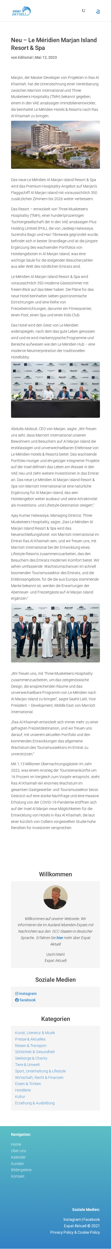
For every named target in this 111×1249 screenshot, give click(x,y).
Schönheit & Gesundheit (35, 1052)
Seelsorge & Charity (31, 1058)
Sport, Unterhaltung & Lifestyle (40, 1071)
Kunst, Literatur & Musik (35, 1033)
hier (60, 938)
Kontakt (18, 1176)
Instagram (72, 1219)
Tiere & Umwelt (27, 1065)
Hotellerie (23, 1090)
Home (16, 1144)
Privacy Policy (62, 1232)
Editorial (25, 57)
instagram (27, 993)
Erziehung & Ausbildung (35, 1103)
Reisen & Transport (31, 1045)
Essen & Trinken (28, 1084)
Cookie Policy (89, 1232)
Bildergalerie (21, 1170)
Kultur (20, 1096)
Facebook (92, 1219)
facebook (27, 1000)
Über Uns (18, 1151)
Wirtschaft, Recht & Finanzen (39, 1077)
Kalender (18, 1157)
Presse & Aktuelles (30, 1039)
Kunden (17, 1164)
